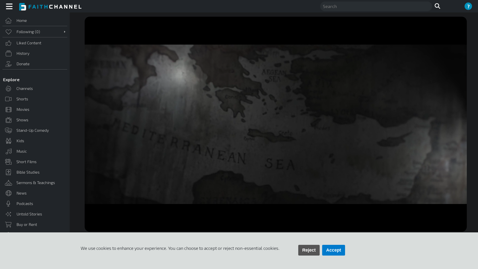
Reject (309, 250)
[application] (276, 124)
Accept (333, 250)
